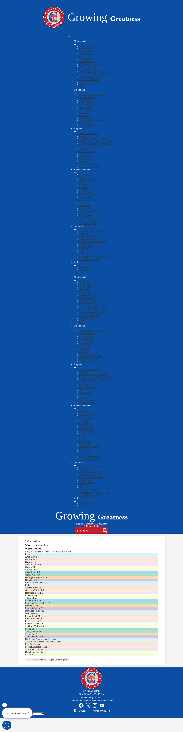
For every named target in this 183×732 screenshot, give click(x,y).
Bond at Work (85, 54)
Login (82, 710)
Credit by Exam (86, 190)
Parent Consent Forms (89, 218)
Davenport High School (36, 577)
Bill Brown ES (32, 559)
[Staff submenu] (75, 265)
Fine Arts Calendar (33, 644)
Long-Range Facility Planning (93, 72)
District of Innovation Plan (91, 64)
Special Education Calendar (37, 647)
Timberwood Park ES (35, 636)
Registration (84, 174)
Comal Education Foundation (92, 231)
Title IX (82, 87)
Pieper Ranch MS (33, 616)
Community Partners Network (93, 241)
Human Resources (87, 110)
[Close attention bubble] (4, 706)
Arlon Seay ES (32, 557)
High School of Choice (35, 652)
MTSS (82, 203)
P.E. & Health (85, 159)
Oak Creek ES (31, 613)
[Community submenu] (75, 229)
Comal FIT (84, 234)
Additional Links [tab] (91, 526)
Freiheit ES (30, 585)
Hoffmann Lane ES (34, 593)
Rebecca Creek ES (33, 621)
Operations (84, 113)
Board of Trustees (87, 51)
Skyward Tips (85, 213)
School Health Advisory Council (94, 257)
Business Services (87, 97)
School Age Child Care (89, 167)
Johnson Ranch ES (33, 598)
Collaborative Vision (88, 59)
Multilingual (84, 156)
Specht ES (30, 629)
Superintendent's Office (90, 82)
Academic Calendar (88, 180)
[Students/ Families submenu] (75, 172)
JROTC (82, 154)
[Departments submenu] (75, 93)
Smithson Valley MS (34, 626)
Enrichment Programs (89, 146)
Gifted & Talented (87, 151)
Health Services (86, 108)
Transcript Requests (88, 223)
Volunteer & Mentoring (89, 259)
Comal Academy (32, 575)
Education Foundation (35, 582)
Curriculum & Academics (90, 105)
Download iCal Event (61, 551)
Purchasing (84, 115)
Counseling (84, 187)
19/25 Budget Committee (90, 77)
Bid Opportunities (87, 48)
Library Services (86, 198)
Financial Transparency (89, 79)
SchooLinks (84, 208)
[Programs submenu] (75, 131)
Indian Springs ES (33, 595)
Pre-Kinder (84, 162)
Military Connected (88, 200)
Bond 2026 (84, 56)
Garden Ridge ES (33, 587)
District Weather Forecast (90, 195)
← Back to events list (36, 659)
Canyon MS (30, 567)
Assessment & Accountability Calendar (42, 641)
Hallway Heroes (86, 246)
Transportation (85, 126)
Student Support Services (90, 120)
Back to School (86, 182)
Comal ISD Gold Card (89, 236)
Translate (39, 716)
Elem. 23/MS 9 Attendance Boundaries (97, 74)
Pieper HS (29, 654)
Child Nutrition (86, 100)
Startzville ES (31, 634)
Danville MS (31, 580)
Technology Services (88, 123)
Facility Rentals (86, 244)
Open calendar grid (58, 659)
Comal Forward (86, 61)
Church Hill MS (32, 569)
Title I (82, 84)
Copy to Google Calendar (36, 551)
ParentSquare (85, 205)
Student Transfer (86, 216)
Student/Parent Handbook (91, 221)
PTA (81, 252)
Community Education (89, 239)
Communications (87, 102)
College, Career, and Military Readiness (97, 141)
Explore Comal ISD (88, 46)
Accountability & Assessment (92, 95)
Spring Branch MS (33, 631)
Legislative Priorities (88, 69)
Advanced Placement (89, 133)
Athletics (83, 136)
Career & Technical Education (93, 138)
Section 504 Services (88, 210)
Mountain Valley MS (34, 611)
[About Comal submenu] (75, 44)
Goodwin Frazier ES (34, 590)
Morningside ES (32, 605)
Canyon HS (30, 562)
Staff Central (85, 267)
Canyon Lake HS (33, 564)
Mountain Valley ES (34, 608)
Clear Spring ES (32, 572)
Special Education (87, 164)
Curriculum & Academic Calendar (40, 639)
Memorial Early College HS (37, 603)
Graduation (84, 177)
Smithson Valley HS (34, 623)
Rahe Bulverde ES (33, 618)
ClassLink (83, 185)
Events (28, 554)
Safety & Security (87, 118)
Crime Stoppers (86, 192)
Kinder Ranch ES (33, 600)
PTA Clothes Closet (88, 254)
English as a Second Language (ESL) (96, 144)
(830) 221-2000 (95, 697)
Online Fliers (85, 249)
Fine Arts (83, 149)
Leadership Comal (87, 66)
